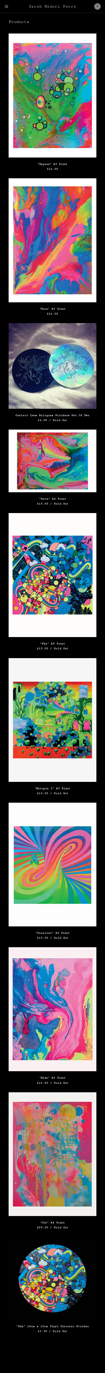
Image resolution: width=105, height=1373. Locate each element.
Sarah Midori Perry (52, 6)
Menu (6, 6)
